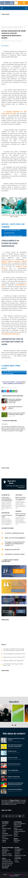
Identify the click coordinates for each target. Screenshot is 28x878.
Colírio (4, 832)
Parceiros (17, 854)
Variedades (10, 26)
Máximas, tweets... (7, 854)
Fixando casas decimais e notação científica (16, 739)
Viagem (4, 840)
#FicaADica (5, 823)
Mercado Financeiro (7, 863)
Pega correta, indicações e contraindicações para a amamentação (15, 400)
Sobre (16, 860)
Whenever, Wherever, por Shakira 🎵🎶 (13, 660)
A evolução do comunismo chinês (14, 554)
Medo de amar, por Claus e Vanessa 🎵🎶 (14, 657)
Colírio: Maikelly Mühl (13, 770)
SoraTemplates (10, 874)
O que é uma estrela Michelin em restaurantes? (6, 499)
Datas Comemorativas (18, 828)
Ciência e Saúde (7, 387)
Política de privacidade (18, 857)
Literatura (5, 849)
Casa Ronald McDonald (5, 867)
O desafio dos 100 (12, 751)
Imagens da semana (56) (12, 549)
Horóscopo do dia (7, 835)
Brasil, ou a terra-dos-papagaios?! (21, 498)
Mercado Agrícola (7, 865)
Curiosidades (17, 826)
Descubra (20, 600)
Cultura (6, 720)
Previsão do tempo (7, 861)
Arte (3, 827)
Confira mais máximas (18, 590)
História (16, 833)
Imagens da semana (19, 831)
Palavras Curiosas (7, 855)
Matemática (17, 840)
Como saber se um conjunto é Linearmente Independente (15, 745)
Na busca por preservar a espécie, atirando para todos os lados (16, 413)
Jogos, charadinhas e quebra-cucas (19, 824)
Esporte (18, 720)
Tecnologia (5, 838)
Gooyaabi (22, 874)
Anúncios (17, 852)
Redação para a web (20, 855)
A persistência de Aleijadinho (15, 789)
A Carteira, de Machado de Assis (14, 533)
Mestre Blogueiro (6, 41)
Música (4, 837)
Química (16, 842)
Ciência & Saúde (6, 828)
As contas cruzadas (12, 757)
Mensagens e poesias (6, 851)
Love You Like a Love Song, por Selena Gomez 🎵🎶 (13, 664)
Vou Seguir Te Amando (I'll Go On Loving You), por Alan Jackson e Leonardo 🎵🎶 (15, 543)
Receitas (4, 825)
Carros (4, 842)
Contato (17, 862)
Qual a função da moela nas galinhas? (15, 407)
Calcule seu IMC (6, 860)
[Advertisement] (14, 473)
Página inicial (4, 26)
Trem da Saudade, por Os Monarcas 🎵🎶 (14, 653)
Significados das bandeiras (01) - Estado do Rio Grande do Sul (16, 783)
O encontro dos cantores (14, 764)
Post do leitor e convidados (19, 849)
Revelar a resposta (21, 611)
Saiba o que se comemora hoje (19, 571)
